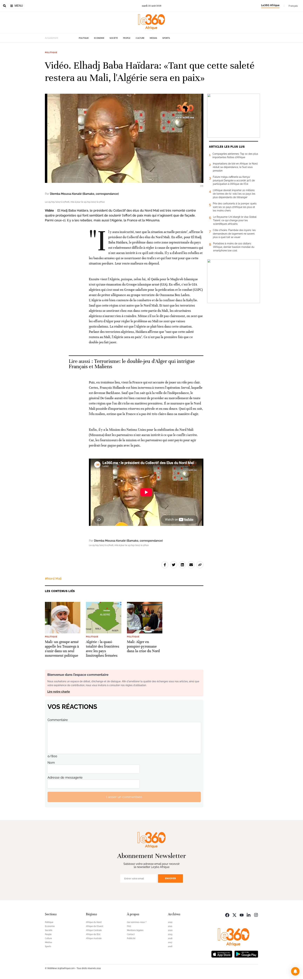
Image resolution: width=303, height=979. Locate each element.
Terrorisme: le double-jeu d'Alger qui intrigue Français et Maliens (132, 364)
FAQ (129, 926)
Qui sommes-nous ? (136, 922)
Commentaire (58, 720)
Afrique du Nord (94, 922)
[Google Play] (246, 953)
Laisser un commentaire (124, 797)
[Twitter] (234, 914)
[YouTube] (242, 914)
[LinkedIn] (249, 914)
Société (114, 38)
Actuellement (51, 38)
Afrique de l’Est (93, 934)
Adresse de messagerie (65, 777)
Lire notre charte (58, 691)
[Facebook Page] (227, 914)
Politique (84, 38)
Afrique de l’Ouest (94, 926)
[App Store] (221, 953)
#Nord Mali (53, 578)
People (126, 38)
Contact (131, 934)
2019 (170, 934)
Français (293, 5)
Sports (166, 38)
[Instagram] (256, 914)
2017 (170, 942)
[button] (295, 971)
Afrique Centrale (94, 930)
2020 (170, 930)
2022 (170, 922)
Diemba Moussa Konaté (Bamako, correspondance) (84, 193)
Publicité (131, 938)
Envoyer (170, 878)
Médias (153, 38)
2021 (170, 926)
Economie (99, 38)
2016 (170, 946)
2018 (170, 938)
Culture (140, 38)
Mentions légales (135, 930)
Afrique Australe (94, 938)
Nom (51, 762)
